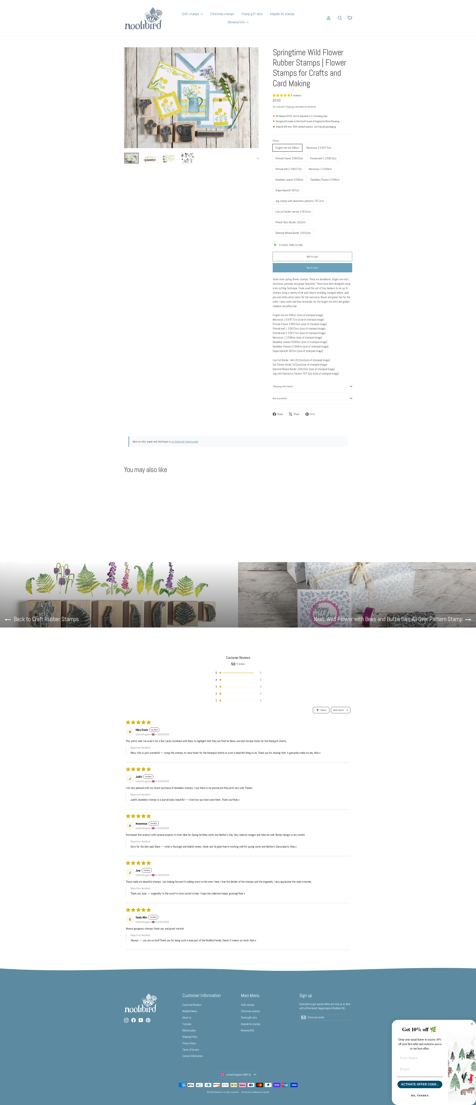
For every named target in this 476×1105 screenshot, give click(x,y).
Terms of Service (190, 1049)
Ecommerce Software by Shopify (255, 1092)
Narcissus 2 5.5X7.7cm (318, 148)
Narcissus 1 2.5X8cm (320, 169)
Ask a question (280, 398)
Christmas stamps (222, 13)
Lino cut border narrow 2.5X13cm (293, 212)
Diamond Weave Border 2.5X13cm (293, 233)
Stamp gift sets (252, 13)
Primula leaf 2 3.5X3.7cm (289, 169)
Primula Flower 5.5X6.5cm (289, 158)
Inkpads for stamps (282, 13)
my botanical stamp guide (184, 441)
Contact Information (192, 1056)
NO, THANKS (420, 1095)
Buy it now (312, 268)
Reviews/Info (237, 22)
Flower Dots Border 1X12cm (291, 222)
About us (186, 1017)
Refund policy (189, 1030)
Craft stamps (191, 13)
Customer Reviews (191, 1005)
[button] (282, 95)
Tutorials (186, 1024)
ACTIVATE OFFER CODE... (420, 1084)
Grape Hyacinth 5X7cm (287, 190)
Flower (276, 140)
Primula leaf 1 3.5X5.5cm (323, 158)
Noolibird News (189, 1011)
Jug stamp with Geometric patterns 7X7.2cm (300, 201)
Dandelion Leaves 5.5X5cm (289, 180)
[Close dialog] (472, 1024)
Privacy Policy (189, 1043)
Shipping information (283, 386)
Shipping (289, 106)
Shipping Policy (189, 1036)
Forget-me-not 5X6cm (287, 148)
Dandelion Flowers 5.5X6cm (325, 180)
